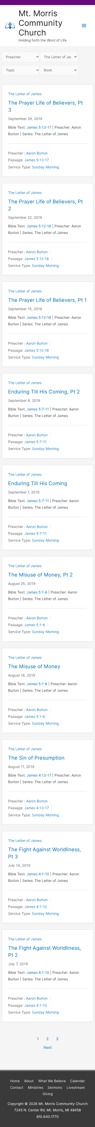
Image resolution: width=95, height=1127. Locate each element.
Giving (48, 1094)
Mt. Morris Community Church (40, 23)
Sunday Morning (45, 167)
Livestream (76, 1087)
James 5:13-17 (39, 127)
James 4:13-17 (39, 775)
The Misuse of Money (34, 666)
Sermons (55, 1087)
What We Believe (52, 1081)
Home (15, 1081)
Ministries (35, 1087)
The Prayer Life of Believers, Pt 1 (47, 300)
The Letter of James (25, 94)
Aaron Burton (37, 153)
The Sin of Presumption (36, 758)
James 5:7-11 (38, 409)
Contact (16, 1087)
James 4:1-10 (38, 874)
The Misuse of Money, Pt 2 (40, 575)
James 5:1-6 (37, 592)
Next (48, 1047)
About (29, 1081)
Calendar (77, 1081)
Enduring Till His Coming (37, 483)
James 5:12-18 (39, 226)
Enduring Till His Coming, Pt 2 (44, 392)
